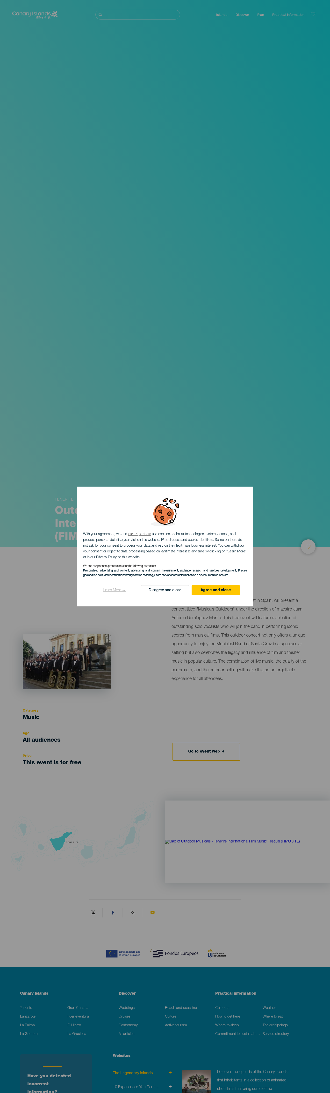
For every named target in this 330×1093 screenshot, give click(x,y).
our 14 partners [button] (139, 534)
